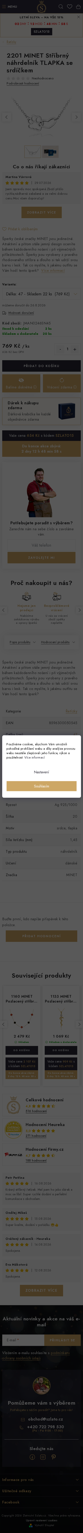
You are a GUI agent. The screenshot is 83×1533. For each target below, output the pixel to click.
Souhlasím (41, 786)
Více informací (34, 757)
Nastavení (41, 772)
